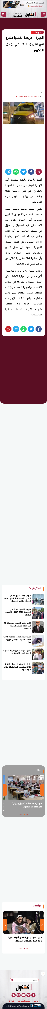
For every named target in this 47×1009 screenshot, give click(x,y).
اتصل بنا (11, 1001)
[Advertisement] (22, 71)
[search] (3, 14)
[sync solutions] (35, 1006)
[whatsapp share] (16, 172)
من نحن (36, 1001)
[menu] (43, 14)
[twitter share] (23, 172)
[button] (27, 814)
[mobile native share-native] (39, 172)
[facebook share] (31, 172)
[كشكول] (23, 987)
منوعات (37, 32)
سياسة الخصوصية (23, 1001)
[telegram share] (8, 172)
